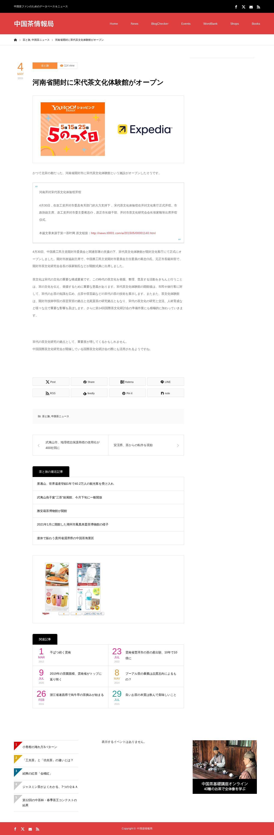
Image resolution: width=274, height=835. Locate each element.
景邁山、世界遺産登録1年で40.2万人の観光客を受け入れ (75, 483)
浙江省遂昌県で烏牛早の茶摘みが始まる (77, 695)
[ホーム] (15, 39)
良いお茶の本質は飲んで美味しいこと (150, 695)
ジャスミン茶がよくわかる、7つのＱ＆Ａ (50, 786)
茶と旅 (45, 65)
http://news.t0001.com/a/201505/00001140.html (123, 233)
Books (256, 23)
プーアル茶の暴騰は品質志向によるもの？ (150, 676)
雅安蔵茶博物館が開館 (52, 511)
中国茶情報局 (34, 23)
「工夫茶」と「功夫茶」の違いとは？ (47, 760)
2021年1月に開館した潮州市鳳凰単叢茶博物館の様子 (73, 524)
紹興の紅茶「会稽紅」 (37, 773)
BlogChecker (159, 23)
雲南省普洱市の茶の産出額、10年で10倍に (151, 655)
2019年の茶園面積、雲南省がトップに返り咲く (76, 676)
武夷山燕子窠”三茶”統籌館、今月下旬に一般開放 (69, 497)
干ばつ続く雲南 (60, 652)
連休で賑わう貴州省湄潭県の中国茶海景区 (65, 538)
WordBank (210, 23)
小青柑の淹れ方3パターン (39, 747)
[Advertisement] (222, 126)
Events (186, 23)
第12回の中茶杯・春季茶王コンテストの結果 (49, 802)
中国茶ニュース (60, 416)
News (134, 23)
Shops (234, 23)
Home (114, 23)
